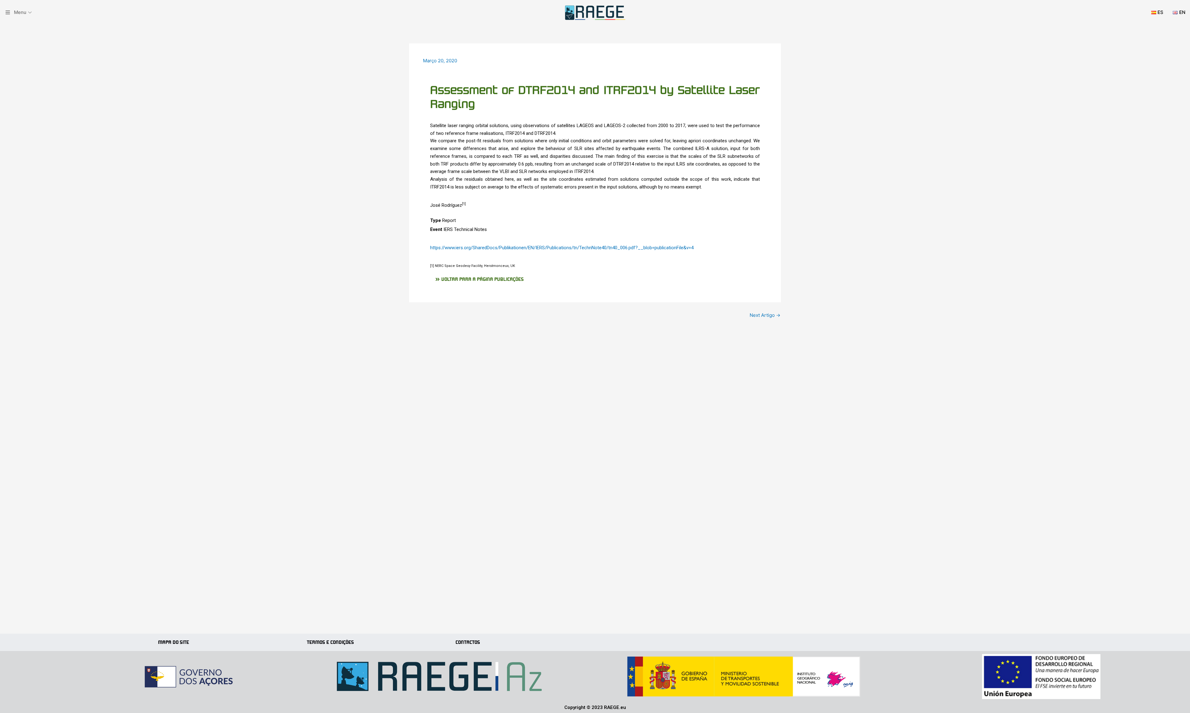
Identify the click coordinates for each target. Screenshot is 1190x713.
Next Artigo (765, 315)
